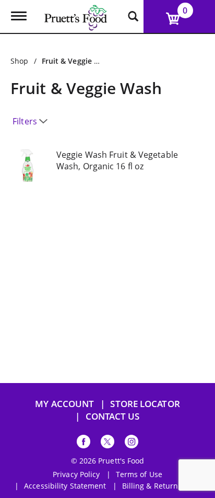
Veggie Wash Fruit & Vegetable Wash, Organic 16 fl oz (117, 160)
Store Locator (145, 404)
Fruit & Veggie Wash (78, 61)
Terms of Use (139, 474)
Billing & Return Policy (161, 486)
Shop (19, 61)
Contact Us (113, 416)
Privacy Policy (76, 474)
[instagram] (131, 443)
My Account (64, 404)
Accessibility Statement (65, 486)
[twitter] (107, 443)
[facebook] (83, 443)
